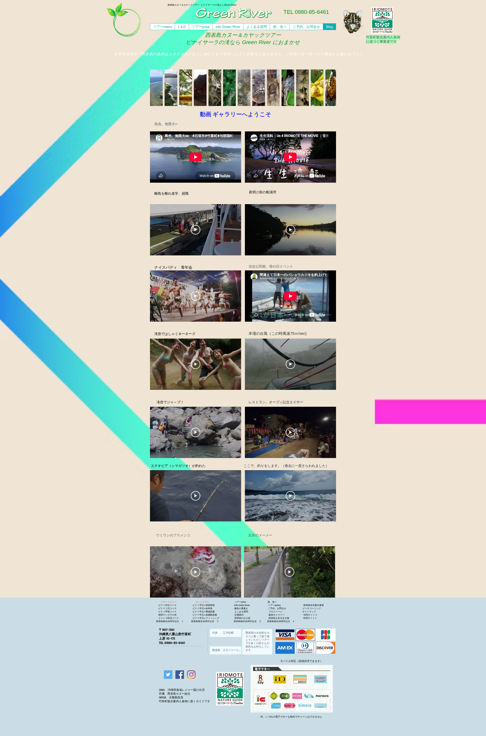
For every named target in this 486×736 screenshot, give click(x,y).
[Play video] (195, 230)
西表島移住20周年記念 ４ (281, 621)
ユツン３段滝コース (168, 618)
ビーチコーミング (312, 608)
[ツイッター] (168, 674)
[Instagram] (191, 674)
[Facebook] (179, 674)
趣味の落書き (241, 608)
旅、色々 (272, 601)
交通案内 (240, 614)
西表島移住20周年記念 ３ (247, 621)
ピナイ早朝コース (167, 611)
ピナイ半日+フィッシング (206, 618)
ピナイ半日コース (167, 605)
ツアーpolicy (285, 605)
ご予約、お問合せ (277, 608)
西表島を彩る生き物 (281, 618)
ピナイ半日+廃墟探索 (204, 611)
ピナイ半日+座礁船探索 (205, 614)
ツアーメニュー (169, 601)
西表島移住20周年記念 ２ (205, 621)
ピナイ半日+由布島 (202, 608)
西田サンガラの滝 (167, 614)
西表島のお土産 (242, 618)
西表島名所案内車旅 (313, 605)
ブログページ (275, 611)
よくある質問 (242, 611)
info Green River (243, 605)
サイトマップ (309, 611)
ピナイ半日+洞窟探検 (204, 605)
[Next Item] (329, 87)
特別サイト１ (310, 618)
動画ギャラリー (286, 614)
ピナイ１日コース (167, 608)
